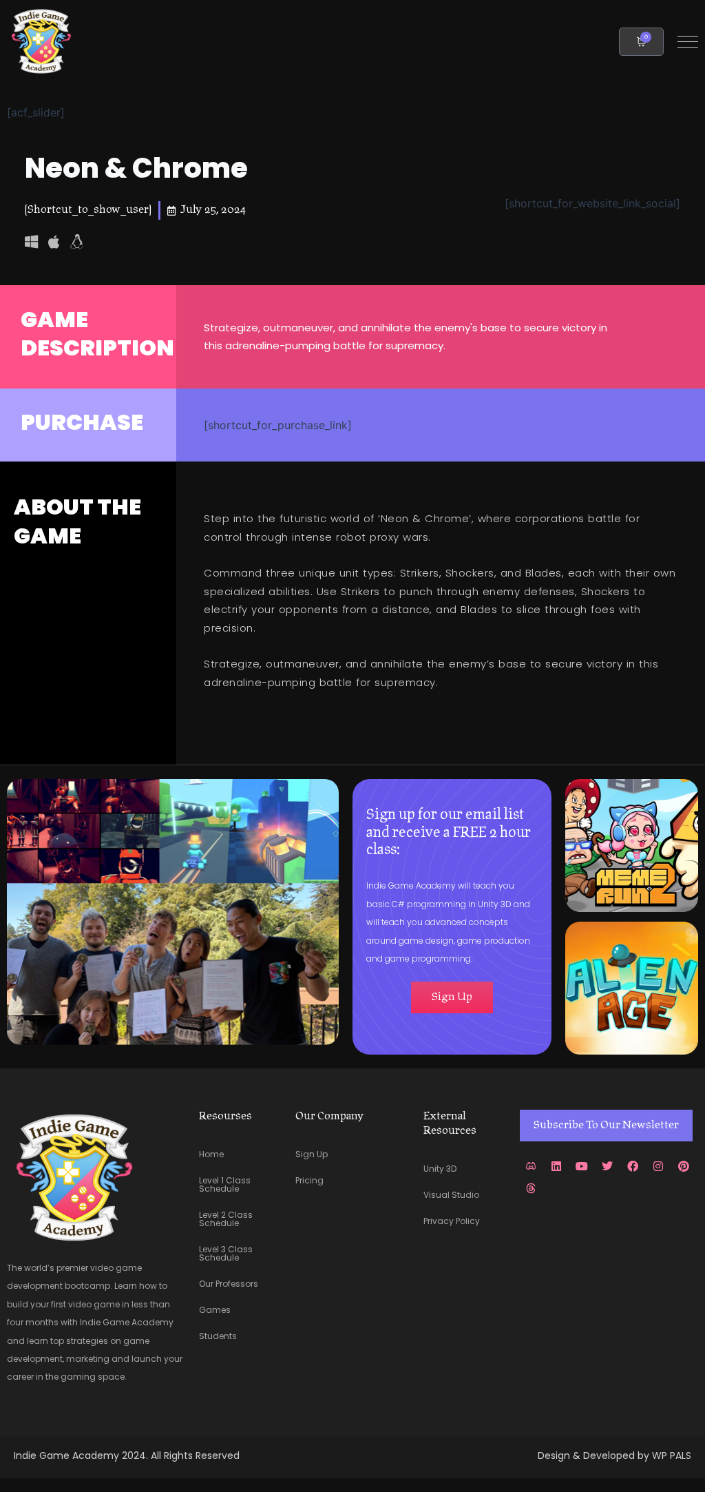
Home (211, 1154)
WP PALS (671, 1455)
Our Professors (228, 1283)
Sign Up (311, 1154)
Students (218, 1336)
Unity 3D (439, 1168)
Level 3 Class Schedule (226, 1253)
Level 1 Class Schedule (225, 1184)
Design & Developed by (595, 1455)
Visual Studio (451, 1195)
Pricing (309, 1180)
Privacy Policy (451, 1221)
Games (215, 1310)
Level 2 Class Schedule (226, 1219)
